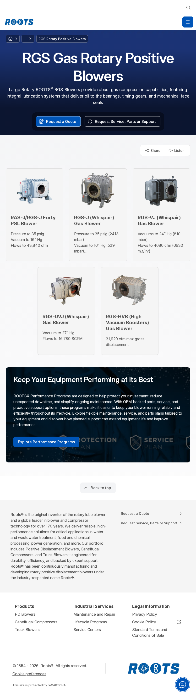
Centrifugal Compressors (36, 622)
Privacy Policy (144, 614)
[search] (188, 7)
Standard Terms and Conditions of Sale (149, 632)
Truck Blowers (27, 629)
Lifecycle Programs (90, 622)
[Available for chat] (182, 684)
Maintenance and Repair (94, 614)
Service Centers (87, 629)
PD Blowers (25, 614)
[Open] (187, 21)
